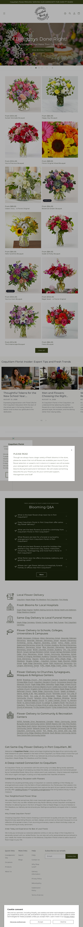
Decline (63, 922)
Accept (40, 922)
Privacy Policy (69, 917)
